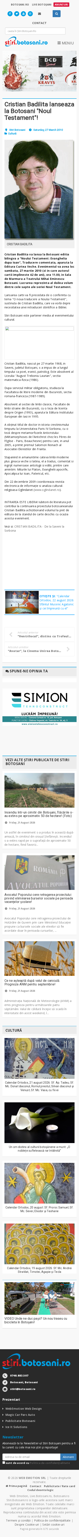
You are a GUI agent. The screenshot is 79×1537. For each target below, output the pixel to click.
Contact (35, 1486)
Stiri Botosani (17, 129)
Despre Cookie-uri (27, 1524)
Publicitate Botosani (20, 1421)
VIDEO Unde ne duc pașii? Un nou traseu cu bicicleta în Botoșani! (35, 1320)
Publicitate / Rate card (59, 1486)
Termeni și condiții (18, 1520)
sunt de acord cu (37, 1463)
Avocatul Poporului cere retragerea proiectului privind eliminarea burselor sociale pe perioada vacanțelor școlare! (38, 898)
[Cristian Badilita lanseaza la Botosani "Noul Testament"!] (39, 190)
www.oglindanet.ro (47, 490)
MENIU (67, 43)
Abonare (68, 1457)
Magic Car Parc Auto (20, 1415)
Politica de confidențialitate (50, 1463)
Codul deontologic (40, 1490)
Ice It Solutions (16, 1427)
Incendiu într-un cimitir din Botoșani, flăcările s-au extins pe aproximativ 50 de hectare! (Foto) (38, 814)
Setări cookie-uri (53, 1524)
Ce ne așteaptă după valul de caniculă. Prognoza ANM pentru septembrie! (32, 982)
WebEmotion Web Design (23, 1409)
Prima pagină (17, 1486)
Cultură (12, 133)
